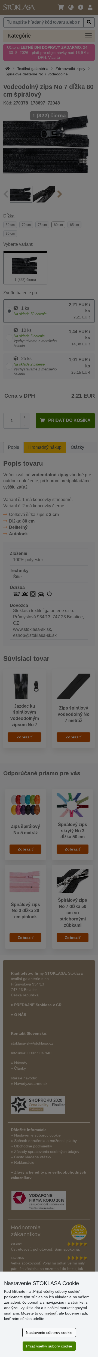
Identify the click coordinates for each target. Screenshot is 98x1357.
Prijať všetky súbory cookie (49, 1346)
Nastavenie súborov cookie (49, 1332)
